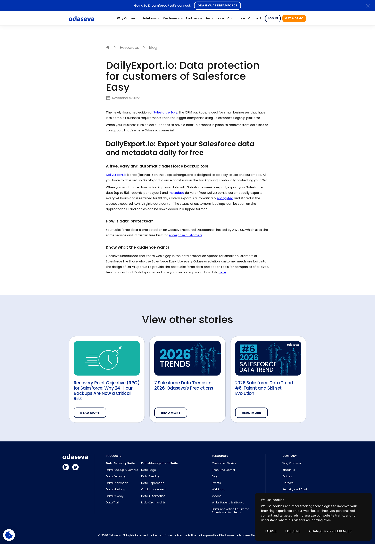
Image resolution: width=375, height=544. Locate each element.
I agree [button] (271, 531)
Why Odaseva (292, 463)
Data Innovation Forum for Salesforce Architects (230, 511)
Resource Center (223, 470)
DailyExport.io (116, 175)
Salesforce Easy (165, 112)
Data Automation (153, 496)
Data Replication (152, 483)
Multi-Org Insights (153, 502)
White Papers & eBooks (228, 502)
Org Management (153, 489)
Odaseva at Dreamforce (217, 5)
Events (216, 483)
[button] (150, 18)
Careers (288, 483)
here (222, 272)
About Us (288, 470)
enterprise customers (185, 235)
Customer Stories (224, 463)
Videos (216, 496)
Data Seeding (150, 476)
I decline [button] (293, 531)
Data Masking (115, 489)
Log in (273, 18)
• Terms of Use (161, 535)
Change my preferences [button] (330, 531)
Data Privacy (114, 496)
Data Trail (112, 502)
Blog (215, 476)
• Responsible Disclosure (216, 535)
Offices (287, 476)
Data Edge (148, 470)
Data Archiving (116, 476)
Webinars (218, 489)
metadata (176, 192)
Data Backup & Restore (122, 470)
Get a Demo (294, 18)
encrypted (225, 198)
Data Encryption (117, 483)
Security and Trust (294, 489)
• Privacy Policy (185, 535)
